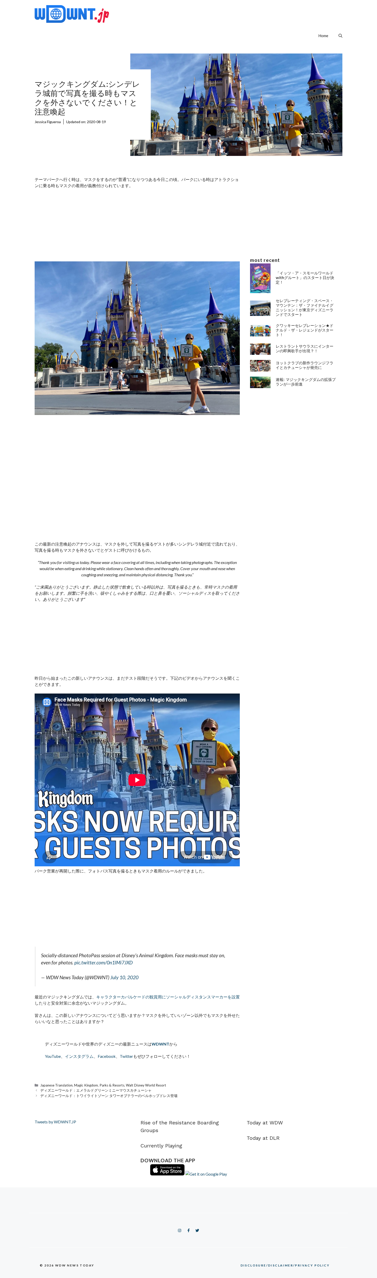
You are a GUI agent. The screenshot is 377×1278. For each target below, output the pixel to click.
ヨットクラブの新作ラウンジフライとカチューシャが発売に (304, 365)
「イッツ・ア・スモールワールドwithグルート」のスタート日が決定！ (305, 278)
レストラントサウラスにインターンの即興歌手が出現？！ (304, 348)
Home (323, 35)
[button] (340, 35)
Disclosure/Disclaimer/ (285, 1265)
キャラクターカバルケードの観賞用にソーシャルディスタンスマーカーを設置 (168, 996)
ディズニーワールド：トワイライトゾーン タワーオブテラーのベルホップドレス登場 (108, 1096)
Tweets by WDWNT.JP (55, 1121)
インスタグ (75, 1056)
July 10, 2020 (124, 977)
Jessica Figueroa (48, 122)
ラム (89, 1056)
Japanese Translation (56, 1085)
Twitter (126, 1056)
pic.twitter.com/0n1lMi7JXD (103, 962)
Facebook (107, 1056)
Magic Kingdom (86, 1085)
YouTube (53, 1056)
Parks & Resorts (112, 1085)
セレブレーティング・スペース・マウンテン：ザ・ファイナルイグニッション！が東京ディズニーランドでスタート (304, 307)
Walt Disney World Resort (146, 1085)
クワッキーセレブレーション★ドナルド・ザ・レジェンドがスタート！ (304, 330)
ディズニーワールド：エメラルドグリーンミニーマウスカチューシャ (96, 1090)
